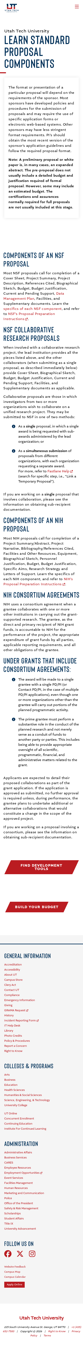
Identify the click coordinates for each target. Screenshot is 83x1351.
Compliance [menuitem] (12, 995)
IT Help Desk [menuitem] (12, 1025)
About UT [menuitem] (10, 975)
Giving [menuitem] (8, 1005)
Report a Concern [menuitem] (15, 1046)
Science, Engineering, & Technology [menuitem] (27, 1100)
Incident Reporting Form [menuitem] (20, 1020)
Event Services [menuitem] (13, 1178)
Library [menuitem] (8, 1030)
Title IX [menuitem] (8, 1223)
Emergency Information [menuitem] (19, 1000)
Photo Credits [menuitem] (13, 1036)
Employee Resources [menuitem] (17, 1168)
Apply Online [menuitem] (14, 1284)
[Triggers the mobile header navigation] (77, 6)
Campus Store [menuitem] (13, 980)
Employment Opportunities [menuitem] (21, 1173)
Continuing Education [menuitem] (18, 1123)
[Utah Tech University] (11, 8)
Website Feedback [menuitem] (15, 1267)
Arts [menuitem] (7, 1075)
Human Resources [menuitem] (16, 1188)
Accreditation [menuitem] (13, 964)
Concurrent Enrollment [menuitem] (19, 1118)
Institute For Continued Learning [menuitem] (25, 1129)
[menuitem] (27, 955)
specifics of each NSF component (32, 309)
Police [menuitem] (8, 1198)
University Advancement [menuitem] (20, 1229)
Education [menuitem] (10, 1085)
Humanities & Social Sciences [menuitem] (23, 1095)
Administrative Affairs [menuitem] (18, 1152)
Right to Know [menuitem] (13, 1051)
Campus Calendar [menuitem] (15, 1277)
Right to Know (57, 1331)
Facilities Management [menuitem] (18, 1183)
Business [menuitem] (9, 1080)
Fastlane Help (58, 471)
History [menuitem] (9, 1015)
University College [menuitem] (15, 1105)
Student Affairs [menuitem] (14, 1218)
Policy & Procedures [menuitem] (17, 1041)
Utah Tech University (41, 1318)
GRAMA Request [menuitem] (14, 1010)
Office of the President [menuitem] (18, 1203)
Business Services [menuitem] (15, 1157)
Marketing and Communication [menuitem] (24, 1193)
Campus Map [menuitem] (12, 1272)
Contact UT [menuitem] (11, 990)
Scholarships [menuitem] (12, 1213)
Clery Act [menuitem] (10, 985)
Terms (47, 1335)
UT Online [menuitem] (10, 1113)
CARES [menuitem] (8, 1162)
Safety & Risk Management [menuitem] (21, 1208)
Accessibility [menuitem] (12, 969)
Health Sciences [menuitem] (14, 1090)
